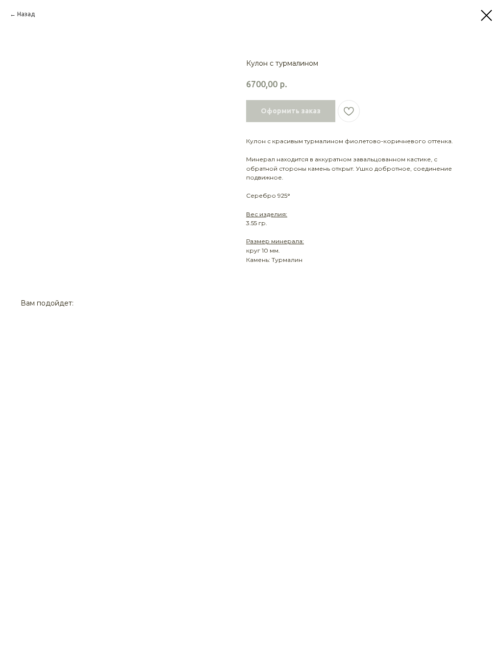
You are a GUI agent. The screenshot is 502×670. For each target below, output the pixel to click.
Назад (26, 14)
